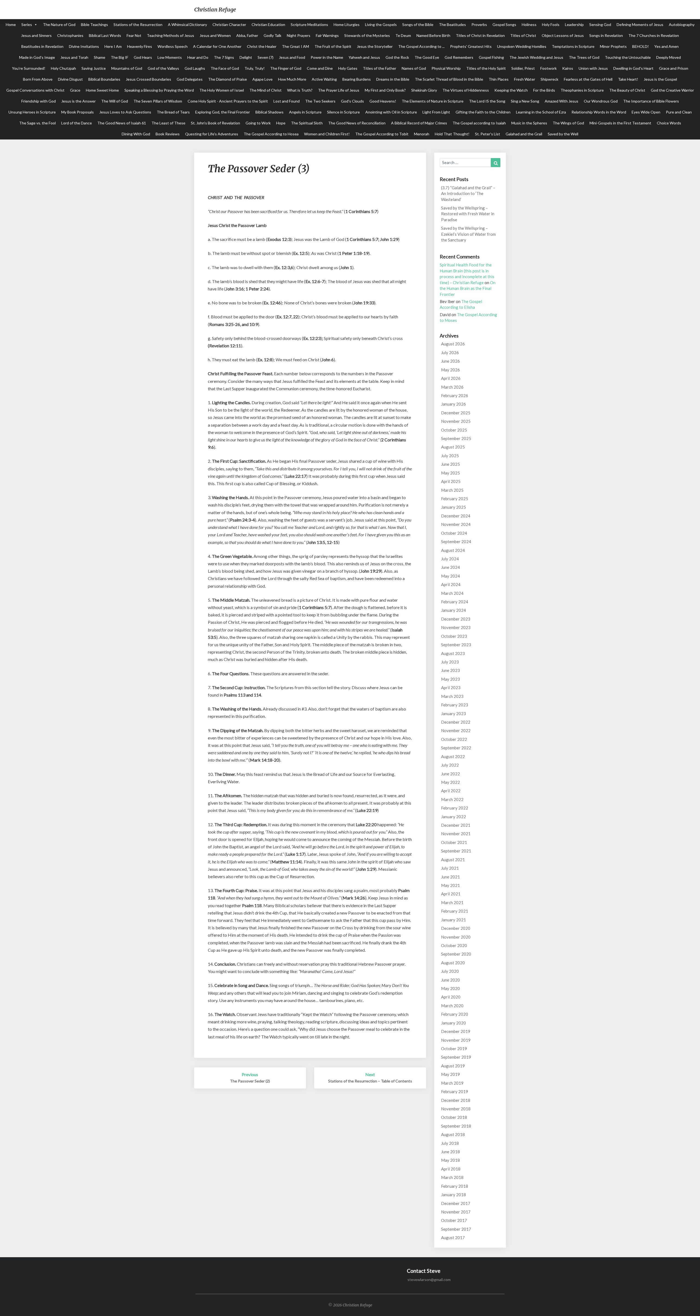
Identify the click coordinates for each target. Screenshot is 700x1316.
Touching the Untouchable (628, 57)
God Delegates (190, 79)
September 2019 (456, 1057)
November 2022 (456, 730)
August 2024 (453, 550)
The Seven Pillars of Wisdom (157, 101)
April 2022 (450, 790)
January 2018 (453, 1194)
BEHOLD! (640, 46)
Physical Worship (446, 68)
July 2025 (450, 455)
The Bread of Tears (173, 112)
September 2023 (456, 644)
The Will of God (114, 101)
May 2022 (450, 782)
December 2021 (455, 825)
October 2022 (454, 739)
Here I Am (113, 46)
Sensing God (600, 24)
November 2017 (456, 1211)
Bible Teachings (94, 24)
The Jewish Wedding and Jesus (536, 57)
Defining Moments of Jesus (640, 24)
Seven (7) (265, 57)
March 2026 (452, 387)
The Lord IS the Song (487, 101)
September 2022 (456, 747)
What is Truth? (300, 90)
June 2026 (450, 361)
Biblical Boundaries (104, 79)
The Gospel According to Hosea (271, 134)
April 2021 (450, 893)
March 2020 (452, 1005)
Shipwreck (549, 79)
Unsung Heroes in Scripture (32, 112)
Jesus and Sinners (36, 35)
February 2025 (454, 498)
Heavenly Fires (139, 46)
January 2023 (453, 713)
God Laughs (195, 68)
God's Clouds (352, 101)
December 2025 (455, 412)
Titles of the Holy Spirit (486, 68)
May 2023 (450, 679)
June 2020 (450, 979)
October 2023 (454, 636)
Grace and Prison (673, 68)
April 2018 (450, 1168)
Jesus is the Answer (78, 101)
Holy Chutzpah (63, 68)
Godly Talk (272, 35)
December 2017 (455, 1203)
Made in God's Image (37, 57)
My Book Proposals (77, 112)
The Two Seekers (320, 101)
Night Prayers (298, 35)
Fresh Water (524, 79)
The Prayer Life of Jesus (338, 90)
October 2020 (454, 945)
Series (26, 24)
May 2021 (450, 885)
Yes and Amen (666, 46)
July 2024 (450, 558)
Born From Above (37, 79)
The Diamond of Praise (227, 79)
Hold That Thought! (452, 134)
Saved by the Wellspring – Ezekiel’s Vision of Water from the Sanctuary (468, 234)
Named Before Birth (433, 35)
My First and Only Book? (385, 90)
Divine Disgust (70, 79)
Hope (280, 123)
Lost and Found (286, 101)
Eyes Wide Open (646, 112)
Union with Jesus (593, 68)
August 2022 (453, 756)
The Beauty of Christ (627, 90)
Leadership (574, 24)
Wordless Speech (173, 46)
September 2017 (456, 1229)
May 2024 (450, 575)
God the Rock (397, 57)
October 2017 (454, 1220)
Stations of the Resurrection (137, 24)
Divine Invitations (84, 46)
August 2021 (453, 859)
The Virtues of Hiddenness (465, 90)
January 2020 (453, 1022)
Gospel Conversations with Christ (35, 90)
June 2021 (450, 876)
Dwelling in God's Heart (633, 68)
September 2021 (456, 850)
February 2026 (454, 395)
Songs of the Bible (417, 24)
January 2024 (453, 610)
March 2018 (452, 1177)
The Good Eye (427, 57)
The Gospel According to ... (421, 46)
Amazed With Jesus (561, 101)
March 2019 (452, 1083)
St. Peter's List (487, 134)
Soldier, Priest (523, 68)
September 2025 (456, 438)
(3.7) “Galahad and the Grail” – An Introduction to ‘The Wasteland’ (468, 193)
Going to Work (258, 123)
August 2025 (453, 446)
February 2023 (454, 704)
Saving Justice (93, 68)
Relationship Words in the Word (598, 112)
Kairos (567, 68)
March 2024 (452, 593)
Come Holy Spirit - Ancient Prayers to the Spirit (228, 101)
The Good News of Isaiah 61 (121, 123)
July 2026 (450, 352)
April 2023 (450, 687)
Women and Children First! (327, 134)
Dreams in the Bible (392, 79)
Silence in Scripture (343, 112)
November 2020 (456, 936)
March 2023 (452, 696)
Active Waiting (324, 79)
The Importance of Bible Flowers (651, 101)
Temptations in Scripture (573, 46)
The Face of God (225, 68)
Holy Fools (550, 24)
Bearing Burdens (356, 79)
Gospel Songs (504, 24)
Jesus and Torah (74, 57)
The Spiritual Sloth (307, 123)
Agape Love (262, 79)
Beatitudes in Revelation (42, 46)
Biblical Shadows (269, 112)
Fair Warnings (327, 35)
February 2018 (454, 1186)
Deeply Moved (668, 57)
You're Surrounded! (28, 68)
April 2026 (450, 378)
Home (11, 24)
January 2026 (453, 403)
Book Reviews (168, 134)
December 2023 (455, 618)
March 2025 (452, 490)
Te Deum (403, 35)
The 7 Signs (224, 57)
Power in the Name (327, 57)
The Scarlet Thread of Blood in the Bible (449, 79)
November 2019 (456, 1040)
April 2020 (450, 996)
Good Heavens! (382, 101)
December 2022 (455, 722)
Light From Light (436, 112)
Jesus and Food (292, 57)
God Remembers (459, 57)
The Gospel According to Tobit (382, 134)
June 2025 (450, 464)
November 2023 (456, 627)
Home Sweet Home (102, 90)
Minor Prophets (613, 46)
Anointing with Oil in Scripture (391, 112)
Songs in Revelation (606, 35)
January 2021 (453, 919)
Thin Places (499, 79)
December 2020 (455, 928)
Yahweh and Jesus (364, 57)
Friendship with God (38, 101)
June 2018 (450, 1151)
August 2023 (453, 653)
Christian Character (229, 24)
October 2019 (454, 1048)
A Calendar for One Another (217, 46)
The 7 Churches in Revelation (653, 35)
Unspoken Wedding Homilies (521, 46)
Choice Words (669, 123)
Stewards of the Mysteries (367, 35)
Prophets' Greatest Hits (471, 46)
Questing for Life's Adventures (211, 134)
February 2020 (454, 1014)
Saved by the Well (563, 134)
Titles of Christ (523, 35)
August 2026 (453, 343)
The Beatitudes (452, 24)
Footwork (548, 68)
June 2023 (450, 670)
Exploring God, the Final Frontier (222, 112)
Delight (246, 57)
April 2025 (450, 481)
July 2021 (450, 868)
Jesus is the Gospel (660, 79)
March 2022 (452, 799)
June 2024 (450, 567)
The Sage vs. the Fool (37, 123)
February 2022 (454, 807)
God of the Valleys (163, 68)
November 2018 (456, 1108)
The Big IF (119, 57)
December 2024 (455, 515)
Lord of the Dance (76, 123)
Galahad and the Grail (524, 134)
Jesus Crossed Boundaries (148, 79)
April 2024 (450, 584)
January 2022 (453, 816)
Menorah (421, 134)
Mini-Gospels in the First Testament (620, 123)
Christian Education (268, 24)
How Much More (292, 79)
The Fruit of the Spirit (332, 46)
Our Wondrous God (601, 101)
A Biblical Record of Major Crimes (419, 123)
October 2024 (454, 533)
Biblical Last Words (105, 35)
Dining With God (136, 134)
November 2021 (456, 833)
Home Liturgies (347, 24)
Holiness (529, 24)
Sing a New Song (525, 101)
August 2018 (453, 1134)
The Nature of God (59, 24)
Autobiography (682, 24)
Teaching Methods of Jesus (170, 35)
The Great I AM (295, 46)
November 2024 (456, 524)
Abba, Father (247, 35)
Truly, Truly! (254, 68)
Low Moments (170, 57)
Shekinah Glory (424, 90)
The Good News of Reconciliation (357, 123)
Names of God (414, 68)
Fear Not (134, 35)
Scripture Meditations (309, 24)
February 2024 (454, 601)
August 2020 (453, 962)
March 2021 (452, 902)
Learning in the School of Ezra (541, 112)
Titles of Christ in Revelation (480, 35)
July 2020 (450, 971)
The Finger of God (285, 68)
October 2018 (454, 1117)
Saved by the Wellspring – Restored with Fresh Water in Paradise (467, 213)
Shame (99, 57)
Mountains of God (126, 68)
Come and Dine (320, 68)
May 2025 (450, 472)
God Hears (143, 57)
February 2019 (454, 1091)
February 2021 (454, 911)
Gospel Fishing (491, 57)
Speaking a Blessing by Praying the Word (159, 90)
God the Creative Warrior (672, 90)
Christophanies (70, 35)
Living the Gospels (381, 24)
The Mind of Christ (265, 90)
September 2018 (456, 1125)
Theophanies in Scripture (582, 90)
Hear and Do (197, 57)
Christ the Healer (261, 46)
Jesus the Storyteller (375, 46)
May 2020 (450, 988)
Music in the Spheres (529, 123)
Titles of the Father (379, 68)
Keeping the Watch (511, 90)
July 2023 (450, 661)
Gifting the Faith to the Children (483, 112)
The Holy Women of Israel (221, 90)
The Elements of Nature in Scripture (432, 101)
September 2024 (456, 541)
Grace (75, 90)
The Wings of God (568, 123)
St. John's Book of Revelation (215, 123)
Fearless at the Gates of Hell (588, 79)
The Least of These (168, 123)
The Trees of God (584, 57)
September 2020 (456, 953)
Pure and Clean (679, 112)
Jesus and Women (215, 35)
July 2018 (450, 1143)
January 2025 (453, 507)
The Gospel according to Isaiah (479, 123)
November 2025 (456, 421)
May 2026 (450, 369)
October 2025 (454, 429)
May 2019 (450, 1074)
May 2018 (450, 1160)
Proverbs (479, 24)
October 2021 (454, 842)
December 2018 (455, 1100)
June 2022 (450, 773)
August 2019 (453, 1065)
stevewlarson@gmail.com (429, 1279)
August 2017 (453, 1237)
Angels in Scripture (305, 112)
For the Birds (544, 90)
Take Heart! (628, 79)
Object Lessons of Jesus (563, 35)
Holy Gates (347, 68)
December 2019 (455, 1031)
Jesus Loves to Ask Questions (125, 112)
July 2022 (450, 764)
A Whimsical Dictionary (187, 24)
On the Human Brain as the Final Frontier (467, 288)
